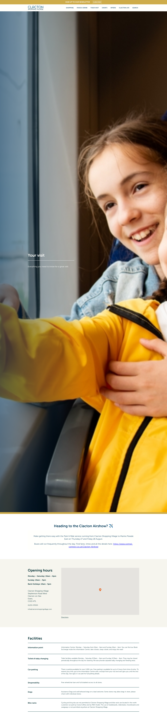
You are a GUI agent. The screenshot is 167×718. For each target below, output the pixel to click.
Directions (64, 617)
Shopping (70, 8)
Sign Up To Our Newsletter (77, 2)
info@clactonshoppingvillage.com (40, 609)
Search (135, 8)
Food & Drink (82, 8)
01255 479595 (33, 605)
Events (104, 8)
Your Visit (95, 8)
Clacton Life (124, 8)
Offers (113, 8)
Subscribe (97, 2)
